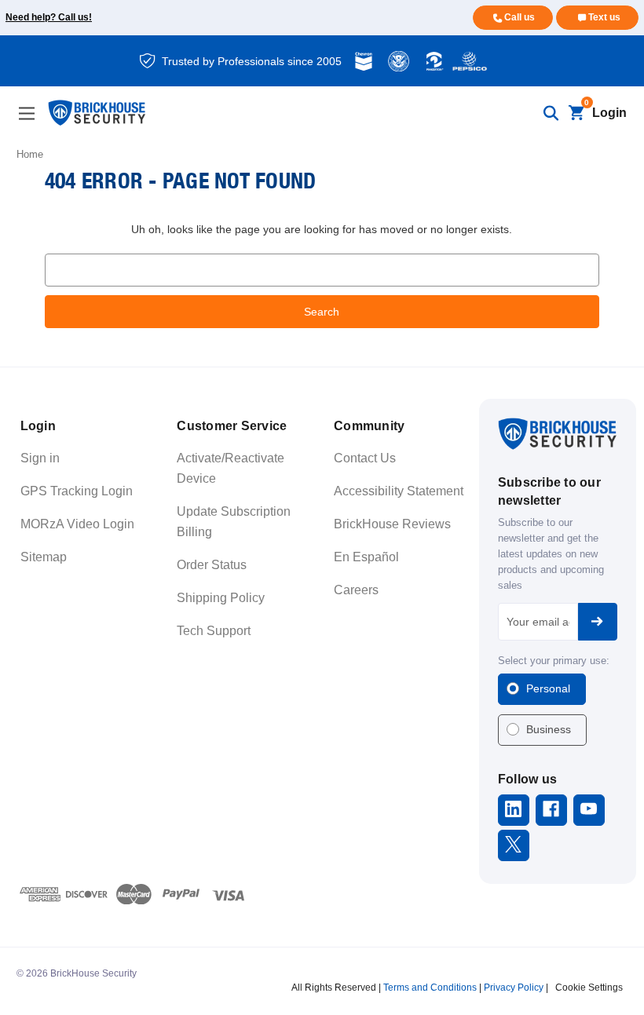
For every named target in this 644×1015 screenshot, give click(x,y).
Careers (356, 590)
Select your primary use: (553, 660)
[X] (513, 844)
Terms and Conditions (430, 987)
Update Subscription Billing (234, 522)
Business (548, 729)
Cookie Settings (589, 987)
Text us (604, 17)
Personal (548, 688)
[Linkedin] (513, 809)
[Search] (550, 113)
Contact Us (365, 458)
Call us (519, 17)
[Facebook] (551, 809)
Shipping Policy (221, 597)
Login (609, 112)
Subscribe (597, 622)
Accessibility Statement (398, 491)
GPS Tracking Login (76, 491)
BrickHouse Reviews (392, 524)
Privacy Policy (513, 987)
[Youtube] (588, 809)
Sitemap (43, 557)
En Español (366, 557)
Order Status (212, 564)
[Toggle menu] (26, 113)
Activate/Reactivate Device (230, 468)
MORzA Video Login (77, 524)
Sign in (40, 458)
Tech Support (214, 630)
